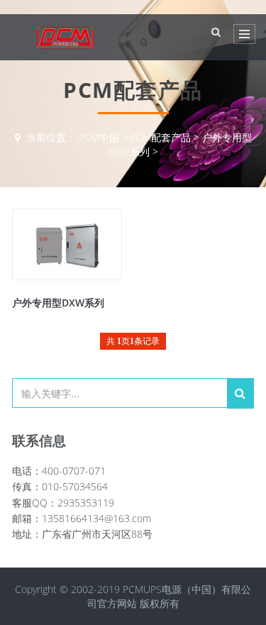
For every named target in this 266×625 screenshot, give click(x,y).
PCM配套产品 (161, 137)
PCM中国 (99, 137)
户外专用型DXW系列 (58, 302)
